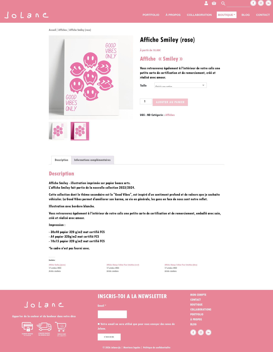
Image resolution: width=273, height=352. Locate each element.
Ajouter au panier (170, 102)
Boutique (225, 14)
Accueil (52, 30)
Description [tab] (61, 160)
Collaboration (199, 14)
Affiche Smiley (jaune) (57, 265)
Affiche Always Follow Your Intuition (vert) (123, 265)
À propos (173, 14)
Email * (102, 305)
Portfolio (151, 14)
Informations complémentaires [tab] (92, 160)
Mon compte (198, 295)
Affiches (62, 30)
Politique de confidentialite (156, 347)
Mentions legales (131, 347)
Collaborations (200, 309)
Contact (263, 14)
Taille (143, 85)
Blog (246, 14)
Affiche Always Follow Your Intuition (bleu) (181, 265)
